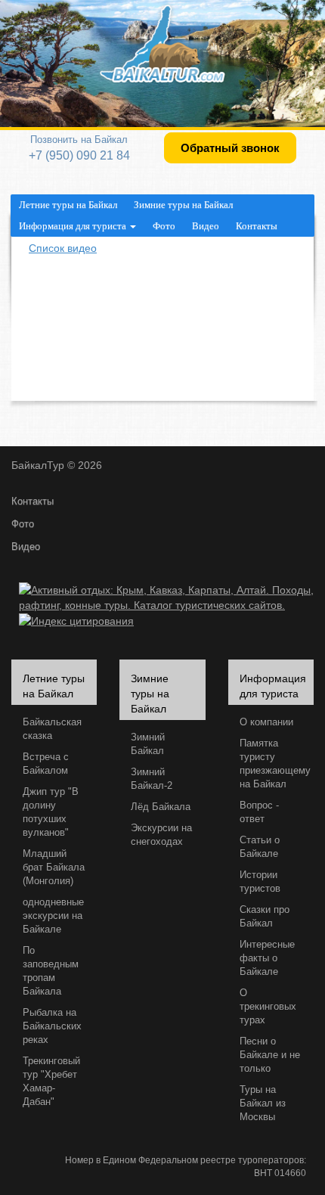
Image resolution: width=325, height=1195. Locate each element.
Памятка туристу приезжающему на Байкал (275, 764)
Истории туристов (260, 882)
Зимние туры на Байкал (183, 204)
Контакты (256, 225)
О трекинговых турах (268, 1007)
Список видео (63, 248)
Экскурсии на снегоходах (161, 835)
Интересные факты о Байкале (267, 958)
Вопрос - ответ (259, 812)
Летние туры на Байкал (68, 204)
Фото (164, 225)
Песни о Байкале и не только (270, 1055)
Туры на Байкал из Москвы (263, 1103)
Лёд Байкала (160, 807)
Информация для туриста (73, 225)
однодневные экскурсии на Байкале (53, 916)
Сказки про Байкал (264, 917)
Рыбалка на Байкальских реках (52, 1026)
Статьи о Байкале (260, 847)
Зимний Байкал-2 (151, 779)
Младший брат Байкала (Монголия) (54, 867)
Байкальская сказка (52, 729)
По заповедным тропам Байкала (51, 971)
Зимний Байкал (148, 744)
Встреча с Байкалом (46, 764)
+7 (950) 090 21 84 (79, 155)
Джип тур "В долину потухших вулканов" (51, 812)
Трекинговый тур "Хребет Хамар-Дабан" (51, 1081)
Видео (205, 225)
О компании (266, 722)
